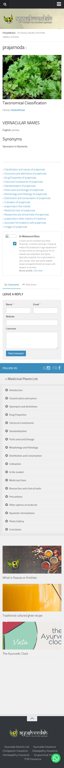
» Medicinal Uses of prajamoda (19, 210)
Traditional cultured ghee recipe (22, 615)
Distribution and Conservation (25, 455)
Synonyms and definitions (23, 406)
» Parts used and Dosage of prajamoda (23, 190)
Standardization (18, 431)
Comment (11, 328)
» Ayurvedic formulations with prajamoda (24, 222)
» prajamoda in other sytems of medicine (24, 218)
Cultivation (15, 464)
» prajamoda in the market (16, 206)
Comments (13, 284)
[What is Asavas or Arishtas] (32, 560)
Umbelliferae (11, 37)
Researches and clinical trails (25, 488)
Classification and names (23, 398)
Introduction (16, 390)
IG (44, 368)
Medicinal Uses (17, 480)
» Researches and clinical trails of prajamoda (26, 214)
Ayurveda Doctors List (16, 746)
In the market (16, 472)
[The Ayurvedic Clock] (32, 636)
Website (10, 316)
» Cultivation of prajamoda (16, 202)
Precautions (15, 496)
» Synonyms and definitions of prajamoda (24, 173)
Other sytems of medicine (23, 504)
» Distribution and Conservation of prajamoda (26, 198)
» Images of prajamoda (15, 226)
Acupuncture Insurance (47, 755)
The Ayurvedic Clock (15, 654)
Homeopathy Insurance (16, 755)
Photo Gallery (16, 521)
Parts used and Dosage (21, 439)
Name (10, 304)
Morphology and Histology (23, 447)
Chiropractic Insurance (15, 750)
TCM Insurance (32, 759)
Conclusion (15, 529)
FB (55, 368)
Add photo (31, 284)
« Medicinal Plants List (21, 379)
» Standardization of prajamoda (19, 185)
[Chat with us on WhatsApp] (56, 758)
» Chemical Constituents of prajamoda (23, 181)
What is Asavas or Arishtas (20, 578)
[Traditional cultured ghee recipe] (32, 598)
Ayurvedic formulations (22, 513)
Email (36, 304)
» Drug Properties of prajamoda (19, 177)
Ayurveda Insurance (44, 746)
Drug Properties (17, 414)
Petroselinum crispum (31, 33)
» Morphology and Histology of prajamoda (25, 194)
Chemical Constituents (21, 423)
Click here (37, 270)
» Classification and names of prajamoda (24, 169)
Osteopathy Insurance (45, 750)
